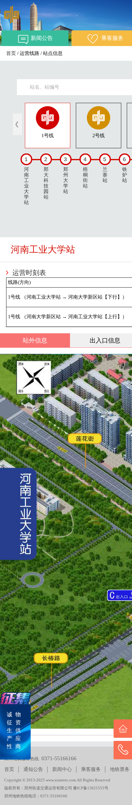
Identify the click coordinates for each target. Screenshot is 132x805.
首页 (11, 53)
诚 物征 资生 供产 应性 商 (14, 730)
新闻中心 (62, 769)
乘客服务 (91, 769)
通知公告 (33, 769)
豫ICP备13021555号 (90, 788)
